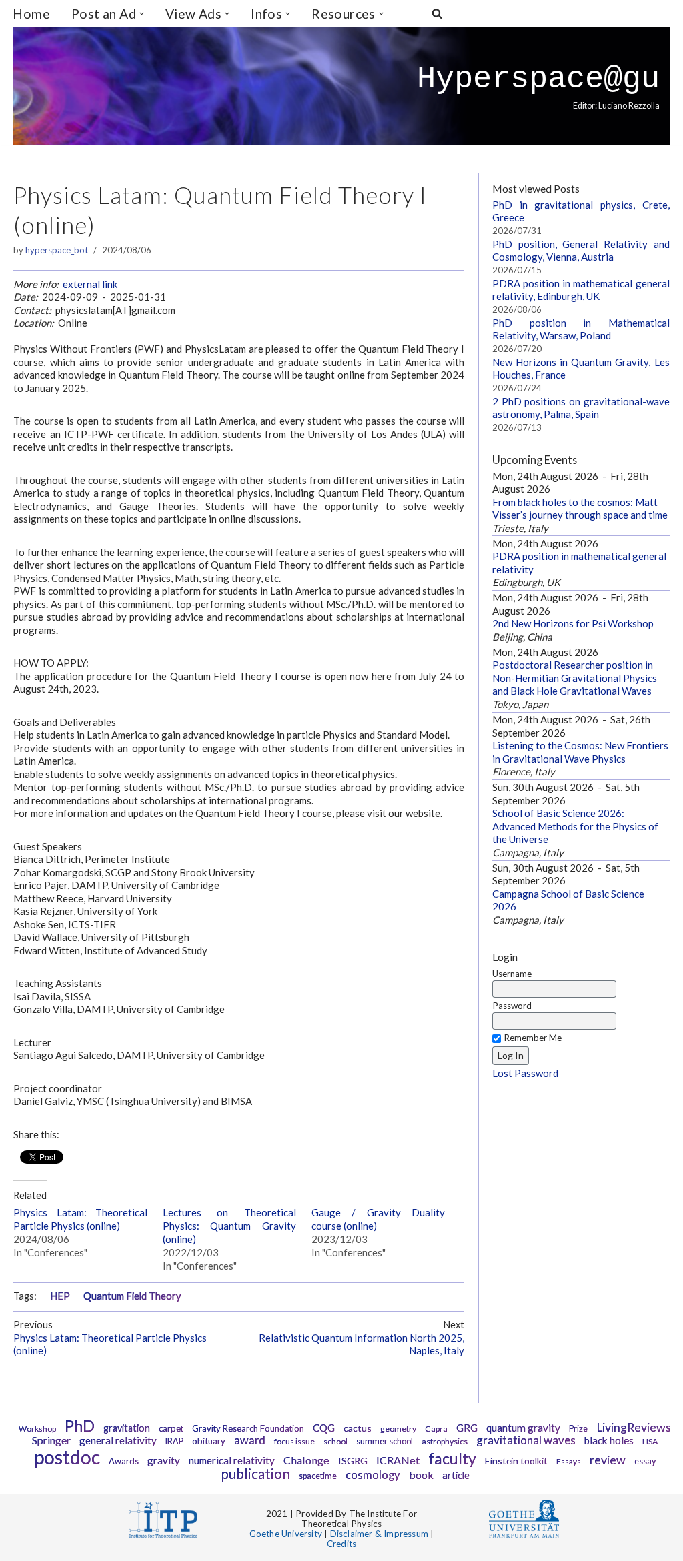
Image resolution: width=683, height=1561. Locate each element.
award (249, 1440)
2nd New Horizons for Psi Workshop (573, 623)
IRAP (174, 1441)
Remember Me (533, 1037)
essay (645, 1461)
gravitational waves (526, 1440)
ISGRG (353, 1460)
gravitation (126, 1428)
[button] (141, 13)
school (335, 1441)
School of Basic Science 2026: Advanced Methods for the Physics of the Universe (575, 826)
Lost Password (525, 1073)
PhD (80, 1425)
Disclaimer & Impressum (379, 1533)
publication (255, 1473)
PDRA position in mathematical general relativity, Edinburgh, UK (580, 290)
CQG (324, 1428)
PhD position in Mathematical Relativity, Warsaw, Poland (580, 329)
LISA (650, 1441)
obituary (208, 1441)
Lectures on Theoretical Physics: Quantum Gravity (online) (230, 1225)
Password (512, 1005)
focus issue (294, 1441)
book (421, 1474)
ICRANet (398, 1460)
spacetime (318, 1476)
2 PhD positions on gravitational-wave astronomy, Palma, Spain (580, 408)
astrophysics (445, 1441)
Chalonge (306, 1460)
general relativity (118, 1440)
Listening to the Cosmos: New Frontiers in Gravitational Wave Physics (580, 752)
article (456, 1475)
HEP (60, 1296)
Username (512, 973)
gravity (163, 1460)
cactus (358, 1428)
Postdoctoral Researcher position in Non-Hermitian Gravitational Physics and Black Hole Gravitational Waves (574, 678)
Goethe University (285, 1533)
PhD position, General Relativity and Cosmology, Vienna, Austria (580, 250)
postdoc (67, 1457)
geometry (398, 1429)
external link (90, 284)
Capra (436, 1429)
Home (31, 13)
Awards (124, 1461)
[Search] (437, 13)
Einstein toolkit (516, 1460)
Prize (578, 1429)
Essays (568, 1461)
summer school (384, 1441)
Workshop (37, 1429)
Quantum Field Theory (132, 1296)
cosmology (373, 1475)
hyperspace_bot (56, 250)
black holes (609, 1440)
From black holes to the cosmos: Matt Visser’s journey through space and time (580, 508)
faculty (452, 1458)
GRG (467, 1428)
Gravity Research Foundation (248, 1428)
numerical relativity (232, 1460)
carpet (171, 1428)
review (608, 1460)
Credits (341, 1543)
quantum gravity (523, 1428)
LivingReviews (633, 1427)
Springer (51, 1440)
